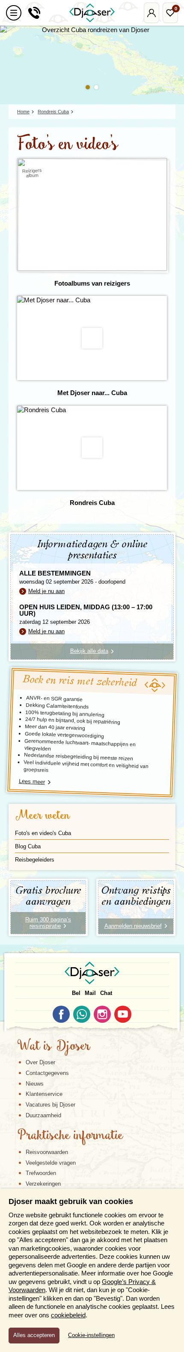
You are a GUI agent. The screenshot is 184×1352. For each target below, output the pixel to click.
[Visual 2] (96, 87)
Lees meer (32, 781)
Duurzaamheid (43, 1115)
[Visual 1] (87, 87)
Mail (90, 993)
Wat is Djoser (53, 1047)
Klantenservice (44, 1094)
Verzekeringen (43, 1184)
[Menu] (13, 13)
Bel (76, 993)
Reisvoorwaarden (47, 1152)
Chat (106, 993)
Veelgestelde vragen (51, 1163)
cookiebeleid (68, 1315)
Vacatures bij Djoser (50, 1104)
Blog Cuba (28, 846)
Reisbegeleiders (34, 859)
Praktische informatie (70, 1136)
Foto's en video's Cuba (43, 833)
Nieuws (35, 1083)
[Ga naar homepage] (92, 12)
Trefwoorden (41, 1173)
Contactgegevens (47, 1073)
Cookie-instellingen (91, 1335)
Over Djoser (40, 1062)
